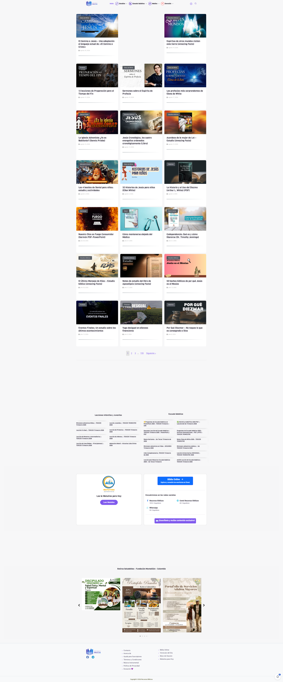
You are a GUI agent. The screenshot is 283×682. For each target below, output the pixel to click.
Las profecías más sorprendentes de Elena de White (185, 92)
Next (204, 605)
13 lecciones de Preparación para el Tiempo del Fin (96, 92)
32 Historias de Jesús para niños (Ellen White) (138, 189)
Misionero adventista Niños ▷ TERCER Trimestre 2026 (88, 424)
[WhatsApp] (148, 508)
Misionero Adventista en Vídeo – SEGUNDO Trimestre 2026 (157, 447)
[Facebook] (87, 657)
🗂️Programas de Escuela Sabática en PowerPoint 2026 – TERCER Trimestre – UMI (156, 424)
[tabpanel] (101, 594)
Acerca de (127, 653)
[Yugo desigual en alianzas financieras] (141, 312)
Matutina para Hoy (167, 659)
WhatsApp (153, 508)
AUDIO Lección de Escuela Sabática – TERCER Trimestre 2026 (189, 461)
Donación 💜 (128, 669)
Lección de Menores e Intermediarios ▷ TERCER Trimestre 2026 (89, 437)
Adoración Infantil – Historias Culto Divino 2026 (122, 444)
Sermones (83, 211)
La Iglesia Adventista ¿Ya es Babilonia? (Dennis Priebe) (92, 139)
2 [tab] (142, 636)
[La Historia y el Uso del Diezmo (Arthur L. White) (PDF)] (185, 172)
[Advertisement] (141, 29)
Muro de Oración (166, 656)
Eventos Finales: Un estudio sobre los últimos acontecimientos (97, 329)
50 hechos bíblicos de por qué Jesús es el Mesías (184, 282)
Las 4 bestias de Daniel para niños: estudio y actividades (95, 189)
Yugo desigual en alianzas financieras (135, 329)
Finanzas (127, 304)
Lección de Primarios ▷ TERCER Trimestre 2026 (123, 431)
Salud (126, 211)
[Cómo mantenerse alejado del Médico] (141, 219)
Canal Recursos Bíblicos (189, 500)
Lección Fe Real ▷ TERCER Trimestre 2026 (90, 430)
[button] (126, 3)
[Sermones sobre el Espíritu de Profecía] (141, 75)
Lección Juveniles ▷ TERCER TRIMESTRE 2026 (122, 424)
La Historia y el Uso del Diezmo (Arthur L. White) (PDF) (182, 189)
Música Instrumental (131, 663)
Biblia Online (164, 650)
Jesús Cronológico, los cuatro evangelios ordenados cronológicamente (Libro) (137, 140)
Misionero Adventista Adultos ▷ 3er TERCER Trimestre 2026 (188, 447)
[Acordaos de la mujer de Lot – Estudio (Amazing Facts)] (185, 122)
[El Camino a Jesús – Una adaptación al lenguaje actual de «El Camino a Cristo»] (97, 25)
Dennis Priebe (84, 114)
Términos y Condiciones (133, 660)
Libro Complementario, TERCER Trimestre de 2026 (157, 454)
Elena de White (84, 18)
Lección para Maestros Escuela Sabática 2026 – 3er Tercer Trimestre (157, 461)
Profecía (82, 67)
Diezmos (170, 164)
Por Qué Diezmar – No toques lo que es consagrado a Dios (185, 329)
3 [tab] (144, 636)
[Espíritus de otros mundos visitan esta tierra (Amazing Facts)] (185, 25)
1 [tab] (140, 636)
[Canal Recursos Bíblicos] (178, 501)
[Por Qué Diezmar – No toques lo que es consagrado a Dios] (185, 312)
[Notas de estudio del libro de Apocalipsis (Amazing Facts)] (141, 265)
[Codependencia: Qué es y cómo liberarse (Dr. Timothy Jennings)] (185, 219)
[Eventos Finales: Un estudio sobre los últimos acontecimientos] (97, 312)
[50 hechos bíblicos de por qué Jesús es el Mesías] (185, 265)
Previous (79, 605)
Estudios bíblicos (173, 18)
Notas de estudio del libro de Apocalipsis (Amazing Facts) (136, 282)
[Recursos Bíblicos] (148, 501)
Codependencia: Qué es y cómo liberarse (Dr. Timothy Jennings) (183, 236)
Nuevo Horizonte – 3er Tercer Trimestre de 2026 (157, 440)
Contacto (127, 650)
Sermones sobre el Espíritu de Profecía (137, 92)
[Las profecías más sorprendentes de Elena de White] (185, 75)
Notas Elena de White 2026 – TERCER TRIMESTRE (189, 440)
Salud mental (172, 211)
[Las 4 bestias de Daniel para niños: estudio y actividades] (97, 172)
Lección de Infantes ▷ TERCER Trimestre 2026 (122, 437)
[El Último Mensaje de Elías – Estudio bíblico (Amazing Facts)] (97, 265)
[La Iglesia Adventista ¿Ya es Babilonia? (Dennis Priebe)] (97, 122)
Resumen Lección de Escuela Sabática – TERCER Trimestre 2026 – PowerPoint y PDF (157, 432)
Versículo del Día (166, 653)
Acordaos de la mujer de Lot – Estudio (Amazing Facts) (181, 139)
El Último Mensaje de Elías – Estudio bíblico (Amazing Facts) (96, 282)
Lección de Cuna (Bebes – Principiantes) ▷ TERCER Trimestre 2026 (90, 444)
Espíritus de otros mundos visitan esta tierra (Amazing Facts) (183, 43)
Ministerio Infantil (85, 164)
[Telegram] (93, 657)
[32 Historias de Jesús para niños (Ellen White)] (141, 172)
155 (142, 353)
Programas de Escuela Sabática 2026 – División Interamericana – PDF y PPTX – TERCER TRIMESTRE (190, 432)
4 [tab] (147, 636)
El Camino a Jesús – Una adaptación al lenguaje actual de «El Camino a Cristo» (96, 44)
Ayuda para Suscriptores (133, 657)
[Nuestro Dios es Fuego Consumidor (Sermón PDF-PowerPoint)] (97, 219)
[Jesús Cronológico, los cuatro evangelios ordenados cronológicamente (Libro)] (141, 122)
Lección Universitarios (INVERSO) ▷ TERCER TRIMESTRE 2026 (188, 454)
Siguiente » (151, 353)
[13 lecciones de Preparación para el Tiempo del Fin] (97, 75)
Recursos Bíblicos (156, 500)
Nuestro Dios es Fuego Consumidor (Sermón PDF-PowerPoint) (96, 236)
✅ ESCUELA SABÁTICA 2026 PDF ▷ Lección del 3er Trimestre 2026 (188, 423)
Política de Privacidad (132, 666)
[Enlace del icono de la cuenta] (191, 4)
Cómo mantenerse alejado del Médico (137, 236)
